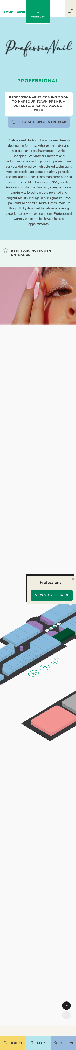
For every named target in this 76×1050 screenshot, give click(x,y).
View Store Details (51, 595)
